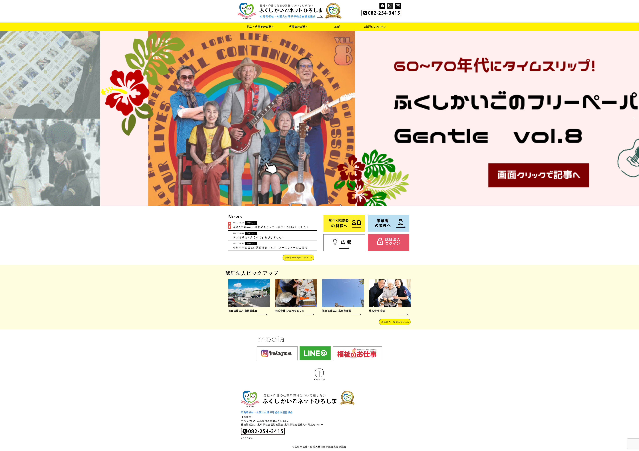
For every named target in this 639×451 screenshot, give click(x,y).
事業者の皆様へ (298, 26)
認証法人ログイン (375, 26)
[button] (5, 118)
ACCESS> (247, 438)
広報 (337, 26)
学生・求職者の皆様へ (260, 26)
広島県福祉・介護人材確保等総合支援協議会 (267, 412)
